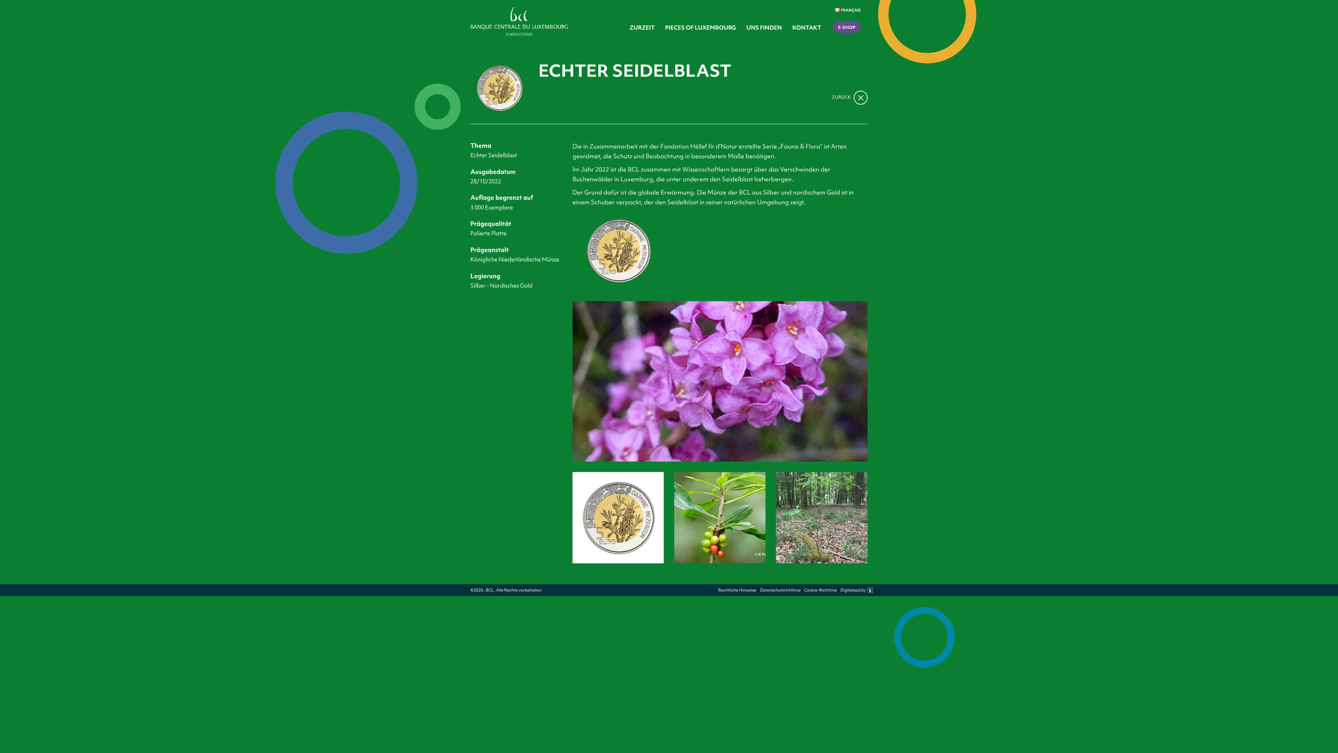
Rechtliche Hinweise (737, 590)
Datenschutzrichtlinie (780, 590)
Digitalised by (853, 590)
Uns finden (764, 27)
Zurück (842, 97)
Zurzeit (642, 27)
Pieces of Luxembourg (700, 27)
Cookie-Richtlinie (820, 590)
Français (850, 10)
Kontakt (806, 27)
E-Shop (846, 27)
